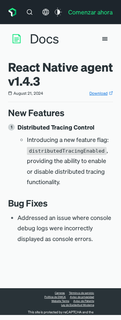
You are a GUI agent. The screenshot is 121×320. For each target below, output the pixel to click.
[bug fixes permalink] (51, 203)
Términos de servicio (81, 293)
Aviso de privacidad (82, 297)
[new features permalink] (68, 112)
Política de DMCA (55, 297)
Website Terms (60, 301)
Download (98, 93)
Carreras (60, 293)
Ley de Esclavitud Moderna (77, 305)
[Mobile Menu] (105, 39)
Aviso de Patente (83, 301)
